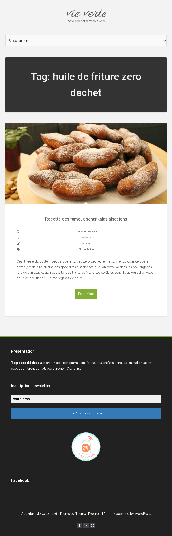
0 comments (86, 237)
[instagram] (92, 525)
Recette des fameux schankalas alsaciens (86, 219)
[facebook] (79, 525)
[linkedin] (86, 525)
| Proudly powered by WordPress (126, 513)
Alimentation (86, 249)
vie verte (86, 14)
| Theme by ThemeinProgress (79, 513)
